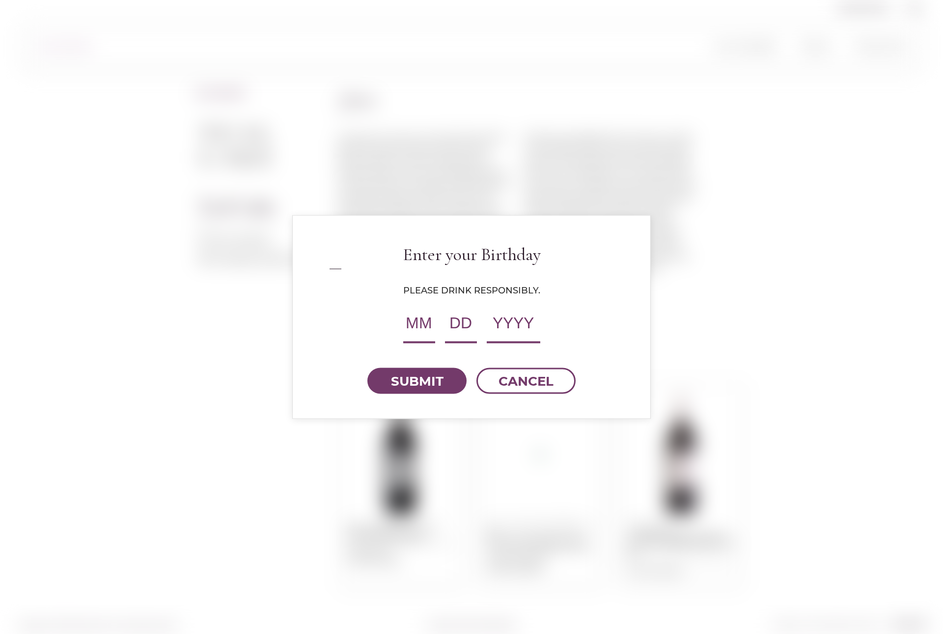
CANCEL (526, 381)
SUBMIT (417, 381)
